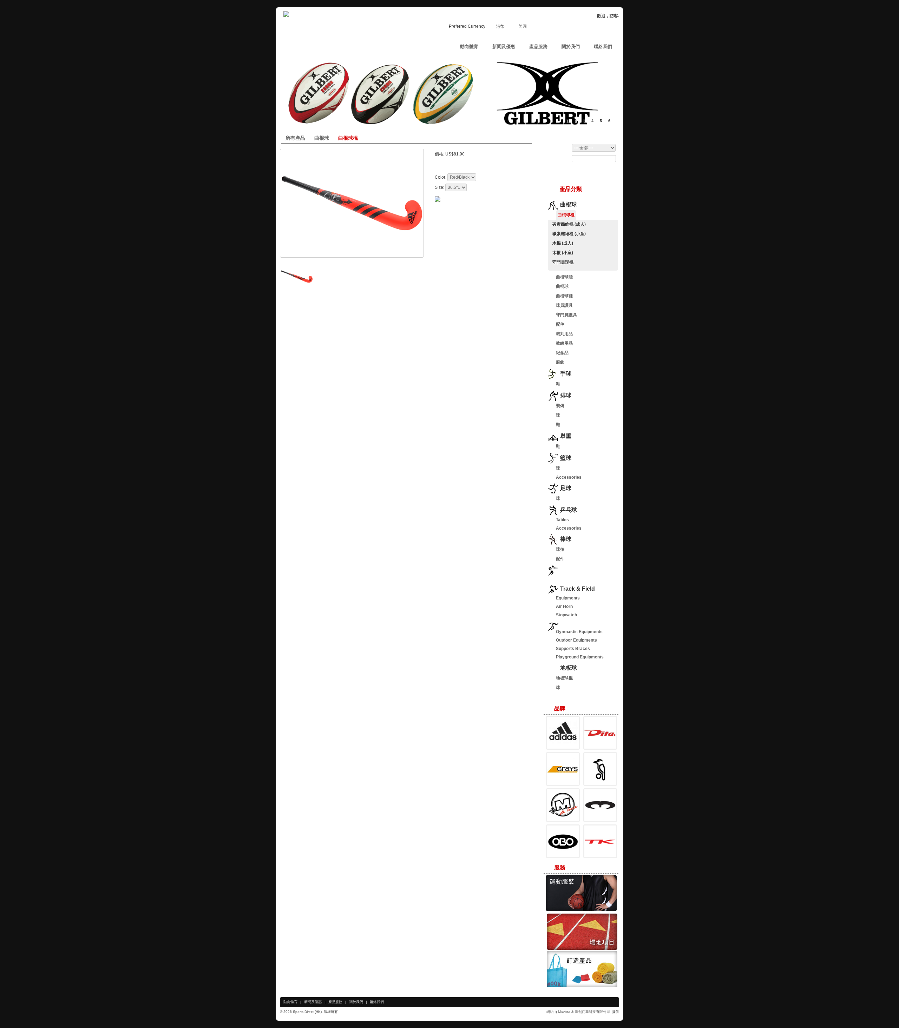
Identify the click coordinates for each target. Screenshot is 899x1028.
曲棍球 (321, 138)
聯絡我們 (377, 1002)
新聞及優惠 (313, 1002)
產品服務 (335, 1002)
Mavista (564, 1012)
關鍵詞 (552, 158)
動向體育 (290, 1002)
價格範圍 (554, 147)
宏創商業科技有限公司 (593, 1012)
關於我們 (356, 1002)
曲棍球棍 (348, 138)
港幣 (501, 26)
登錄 (601, 27)
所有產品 (295, 138)
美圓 (522, 26)
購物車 (559, 27)
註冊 (581, 27)
